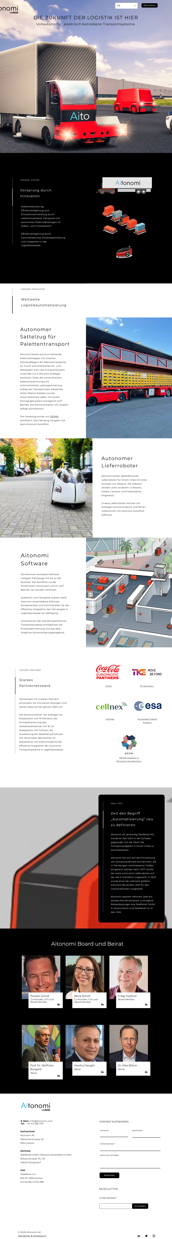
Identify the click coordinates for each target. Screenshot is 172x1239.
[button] (149, 5)
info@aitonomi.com (41, 1121)
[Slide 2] (43, 533)
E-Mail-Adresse (107, 1144)
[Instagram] (153, 1236)
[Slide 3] (46, 533)
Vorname (104, 1130)
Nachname (137, 1130)
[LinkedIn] (58, 1004)
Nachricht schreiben (109, 1155)
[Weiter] (88, 488)
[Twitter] (146, 1236)
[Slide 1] (39, 533)
